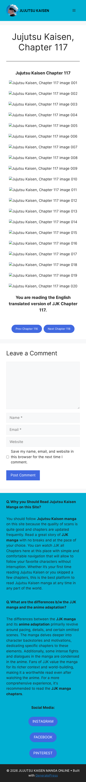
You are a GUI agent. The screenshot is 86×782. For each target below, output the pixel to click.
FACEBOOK (43, 737)
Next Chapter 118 (59, 328)
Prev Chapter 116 (27, 328)
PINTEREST (43, 753)
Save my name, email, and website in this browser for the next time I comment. (42, 456)
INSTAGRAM (43, 721)
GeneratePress (46, 775)
